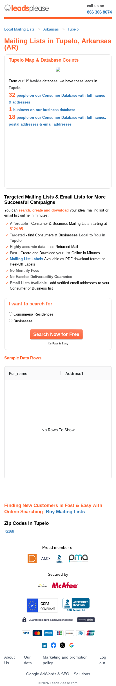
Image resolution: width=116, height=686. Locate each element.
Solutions (82, 674)
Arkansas (51, 29)
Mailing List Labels (26, 259)
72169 (9, 531)
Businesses (23, 321)
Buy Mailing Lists (65, 511)
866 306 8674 (99, 12)
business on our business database (44, 110)
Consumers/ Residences (33, 314)
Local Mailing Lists (19, 29)
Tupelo (73, 29)
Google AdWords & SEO (47, 674)
